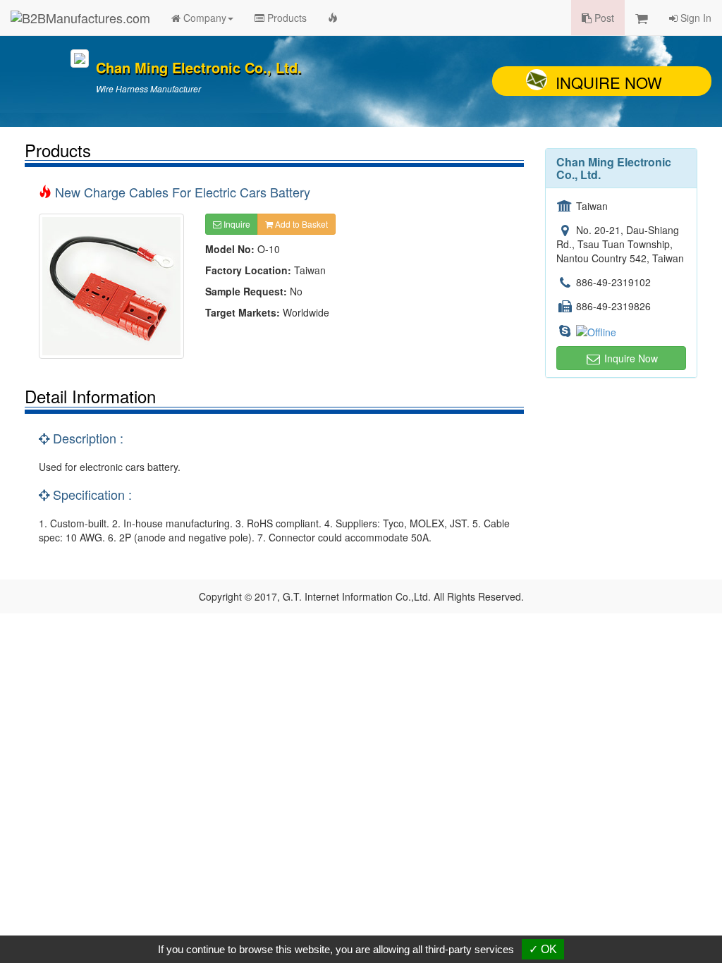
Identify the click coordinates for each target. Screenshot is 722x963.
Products (285, 18)
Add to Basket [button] (300, 224)
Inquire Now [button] (629, 358)
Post (603, 18)
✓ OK (543, 949)
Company (203, 18)
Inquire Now (609, 82)
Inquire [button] (235, 224)
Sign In (694, 18)
